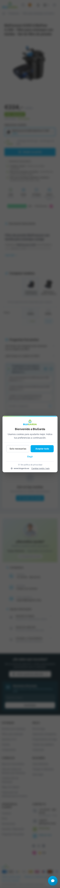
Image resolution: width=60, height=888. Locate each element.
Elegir (30, 456)
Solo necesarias (18, 448)
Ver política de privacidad (31, 464)
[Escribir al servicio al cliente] (53, 881)
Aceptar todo (42, 448)
